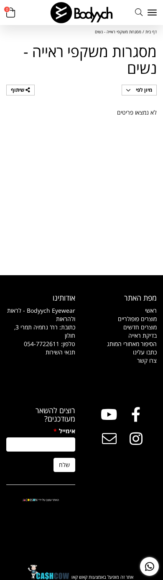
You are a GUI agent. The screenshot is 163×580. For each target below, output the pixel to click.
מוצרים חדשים (140, 327)
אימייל (64, 431)
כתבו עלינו (145, 352)
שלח (64, 465)
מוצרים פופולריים (137, 319)
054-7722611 (41, 344)
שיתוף (18, 89)
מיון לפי (143, 89)
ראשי (151, 310)
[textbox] (40, 331)
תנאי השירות (60, 352)
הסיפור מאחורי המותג (132, 344)
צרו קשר (147, 360)
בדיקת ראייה (142, 335)
